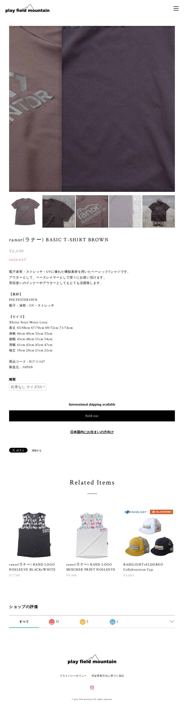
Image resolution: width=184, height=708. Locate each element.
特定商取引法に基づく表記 (108, 675)
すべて (24, 621)
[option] (92, 109)
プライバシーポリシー (73, 675)
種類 (12, 379)
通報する (36, 450)
